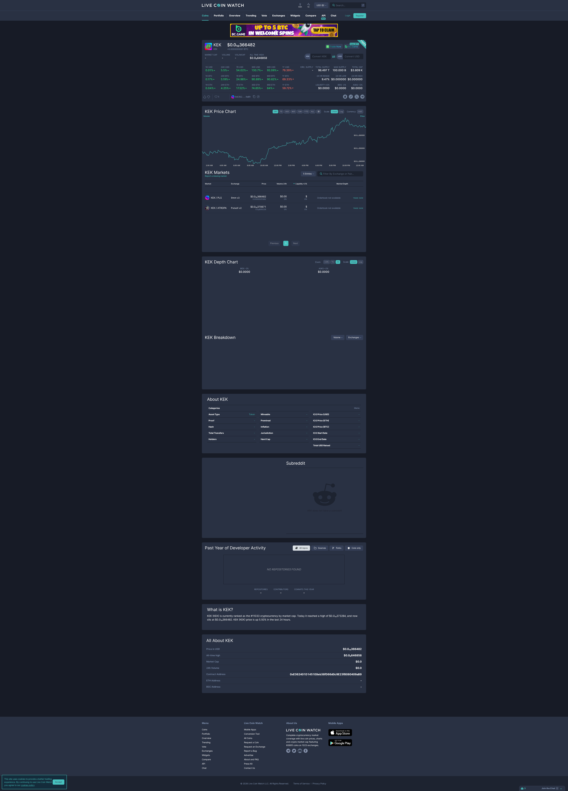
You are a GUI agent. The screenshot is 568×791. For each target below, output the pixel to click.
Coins (204, 729)
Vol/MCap (240, 55)
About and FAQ (251, 759)
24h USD (225, 67)
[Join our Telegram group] (288, 750)
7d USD (239, 67)
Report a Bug (250, 751)
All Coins (248, 738)
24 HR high (357, 76)
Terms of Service (301, 783)
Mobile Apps (250, 729)
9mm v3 (235, 197)
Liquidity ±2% (323, 85)
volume (226, 55)
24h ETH (225, 85)
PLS (219, 197)
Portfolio (206, 734)
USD (320, 5)
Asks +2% (358, 85)
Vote (204, 746)
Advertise (248, 755)
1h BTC (208, 76)
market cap (211, 55)
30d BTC (256, 76)
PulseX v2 (236, 208)
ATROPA (222, 208)
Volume (336, 337)
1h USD (208, 67)
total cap (357, 67)
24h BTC (225, 76)
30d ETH (256, 85)
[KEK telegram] (362, 96)
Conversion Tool (251, 734)
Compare (206, 759)
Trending (206, 742)
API (203, 763)
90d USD (271, 67)
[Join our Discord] (300, 750)
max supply (340, 67)
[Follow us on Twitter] (294, 750)
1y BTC (285, 76)
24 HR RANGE (323, 76)
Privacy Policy (319, 783)
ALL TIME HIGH (257, 55)
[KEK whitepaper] (345, 96)
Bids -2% (342, 85)
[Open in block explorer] (258, 97)
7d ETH (239, 85)
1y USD (285, 67)
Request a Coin (251, 742)
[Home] (305, 730)
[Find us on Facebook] (306, 750)
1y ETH (285, 85)
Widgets (206, 755)
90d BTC (271, 76)
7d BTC (239, 76)
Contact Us (249, 768)
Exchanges (353, 337)
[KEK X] (357, 96)
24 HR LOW (341, 76)
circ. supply (306, 67)
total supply (323, 67)
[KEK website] (351, 96)
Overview (206, 738)
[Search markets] (319, 173)
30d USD (256, 67)
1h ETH (208, 85)
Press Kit (248, 763)
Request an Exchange (254, 746)
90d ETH (271, 85)
